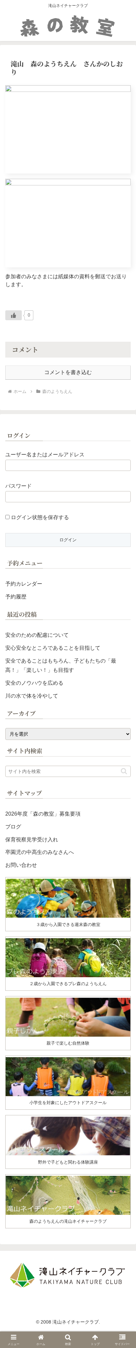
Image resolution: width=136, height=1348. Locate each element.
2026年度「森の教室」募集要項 (43, 814)
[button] (124, 771)
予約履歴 (15, 596)
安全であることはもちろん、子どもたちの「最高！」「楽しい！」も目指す (60, 665)
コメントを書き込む (68, 372)
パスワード (18, 486)
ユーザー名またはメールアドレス (45, 454)
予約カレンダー (23, 584)
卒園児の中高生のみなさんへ (39, 852)
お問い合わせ (21, 865)
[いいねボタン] (13, 315)
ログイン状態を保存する (39, 517)
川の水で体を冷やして (31, 696)
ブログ (13, 826)
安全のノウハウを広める (34, 683)
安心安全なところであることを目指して (52, 648)
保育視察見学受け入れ (31, 839)
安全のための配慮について (37, 635)
